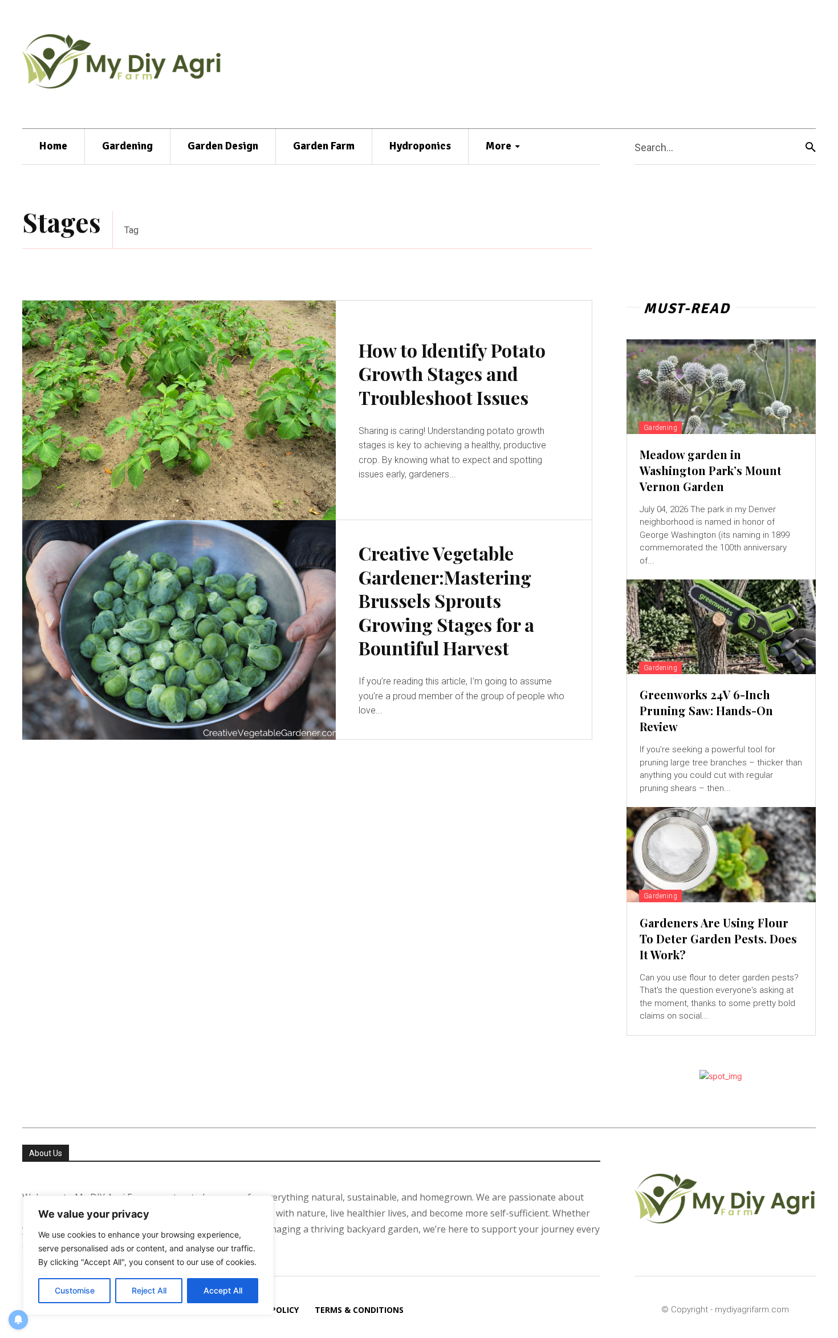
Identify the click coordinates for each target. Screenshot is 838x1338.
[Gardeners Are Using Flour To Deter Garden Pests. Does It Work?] (721, 854)
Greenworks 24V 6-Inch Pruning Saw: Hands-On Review (706, 710)
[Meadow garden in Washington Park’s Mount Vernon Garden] (721, 386)
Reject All (149, 1290)
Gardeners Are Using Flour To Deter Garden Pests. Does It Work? (718, 938)
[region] (148, 1255)
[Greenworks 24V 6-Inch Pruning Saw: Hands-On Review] (721, 626)
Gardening (661, 428)
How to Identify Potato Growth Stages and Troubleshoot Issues (452, 373)
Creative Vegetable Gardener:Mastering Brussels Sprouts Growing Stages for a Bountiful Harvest (446, 600)
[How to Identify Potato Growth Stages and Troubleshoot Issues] (179, 410)
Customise (75, 1290)
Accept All (223, 1290)
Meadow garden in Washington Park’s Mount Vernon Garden (711, 470)
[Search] (811, 147)
